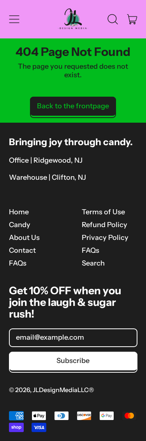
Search (93, 263)
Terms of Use (103, 212)
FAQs (17, 263)
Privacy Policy (105, 237)
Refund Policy (104, 224)
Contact (22, 250)
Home (19, 212)
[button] (113, 19)
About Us (24, 237)
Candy (19, 224)
